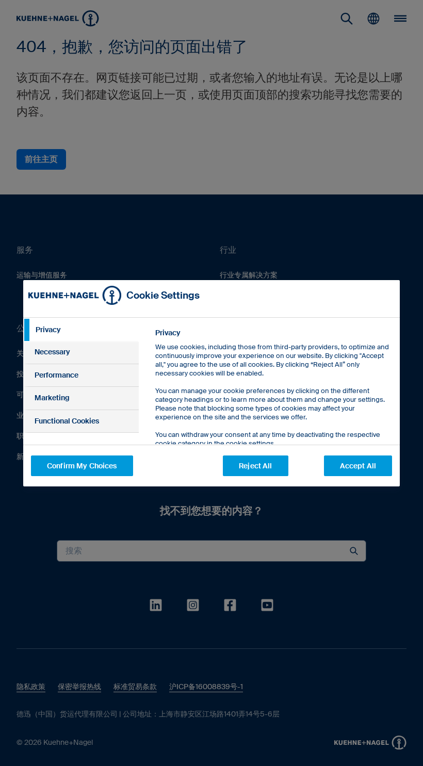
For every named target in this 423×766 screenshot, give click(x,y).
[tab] (81, 330)
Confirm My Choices (82, 465)
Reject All (255, 465)
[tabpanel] (273, 411)
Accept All (358, 465)
